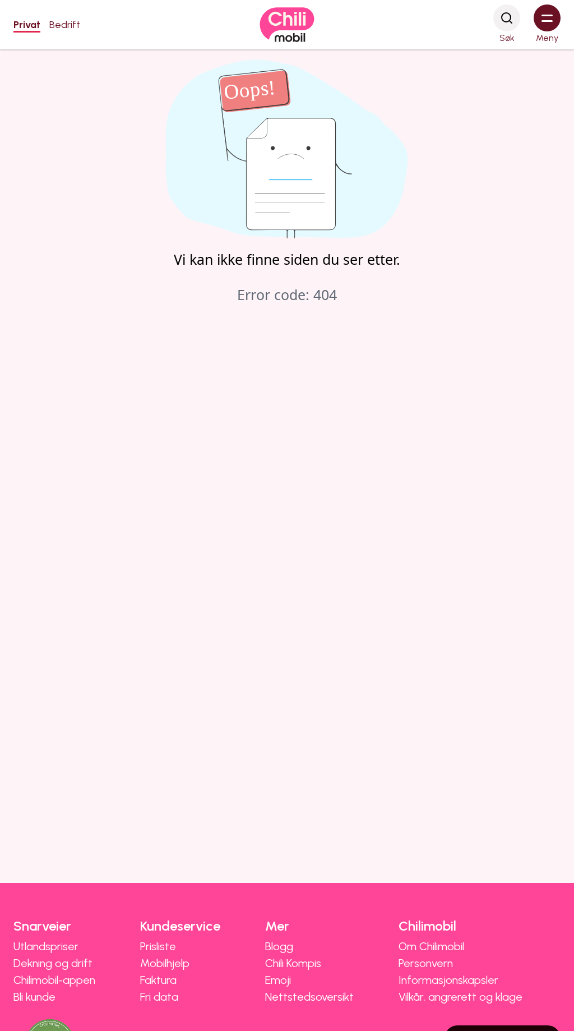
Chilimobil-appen (54, 980)
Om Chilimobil (431, 946)
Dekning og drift (52, 963)
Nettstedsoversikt (309, 997)
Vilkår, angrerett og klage (460, 997)
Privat (26, 25)
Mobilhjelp (164, 963)
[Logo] (287, 25)
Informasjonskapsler (448, 980)
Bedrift (64, 25)
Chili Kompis (293, 963)
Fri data (159, 997)
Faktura (158, 980)
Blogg (279, 946)
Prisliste (158, 946)
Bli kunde (34, 997)
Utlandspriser (45, 946)
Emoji (278, 980)
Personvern (426, 963)
